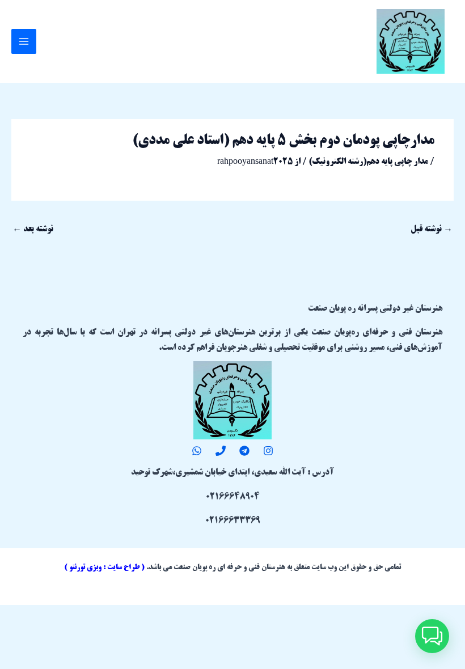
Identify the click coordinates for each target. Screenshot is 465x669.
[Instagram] (268, 451)
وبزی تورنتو (85, 567)
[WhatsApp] (197, 451)
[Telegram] (244, 451)
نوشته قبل (432, 229)
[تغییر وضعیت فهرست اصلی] (23, 41)
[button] (432, 636)
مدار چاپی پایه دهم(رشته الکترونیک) (368, 162)
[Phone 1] (220, 451)
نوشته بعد (32, 229)
